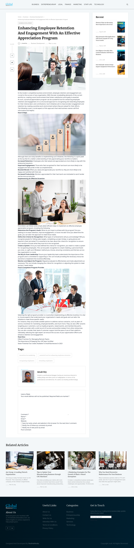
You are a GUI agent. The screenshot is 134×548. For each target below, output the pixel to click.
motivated (69, 174)
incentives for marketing (27, 355)
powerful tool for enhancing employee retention (55, 355)
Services (69, 522)
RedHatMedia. (33, 543)
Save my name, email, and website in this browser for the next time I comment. (49, 423)
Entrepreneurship (48, 4)
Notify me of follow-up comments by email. (37, 425)
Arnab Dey (42, 372)
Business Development (36, 17)
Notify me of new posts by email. (33, 428)
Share (12, 44)
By (24, 43)
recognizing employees (26, 361)
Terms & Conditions (50, 525)
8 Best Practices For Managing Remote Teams (33, 339)
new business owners (65, 108)
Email (23, 419)
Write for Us (47, 518)
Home (19, 17)
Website (23, 421)
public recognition (51, 248)
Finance (68, 4)
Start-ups (88, 4)
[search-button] (127, 4)
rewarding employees (46, 361)
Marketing (77, 4)
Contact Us (47, 515)
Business (35, 4)
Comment (25, 414)
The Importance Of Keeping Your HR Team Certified (35, 341)
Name (23, 417)
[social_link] (7, 528)
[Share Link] (12, 55)
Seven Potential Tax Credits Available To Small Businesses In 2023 (40, 343)
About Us (46, 512)
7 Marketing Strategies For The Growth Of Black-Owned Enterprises (79, 474)
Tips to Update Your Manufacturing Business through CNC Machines (49, 474)
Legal (60, 4)
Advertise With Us (49, 522)
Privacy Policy (48, 528)
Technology (99, 4)
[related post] (20, 460)
